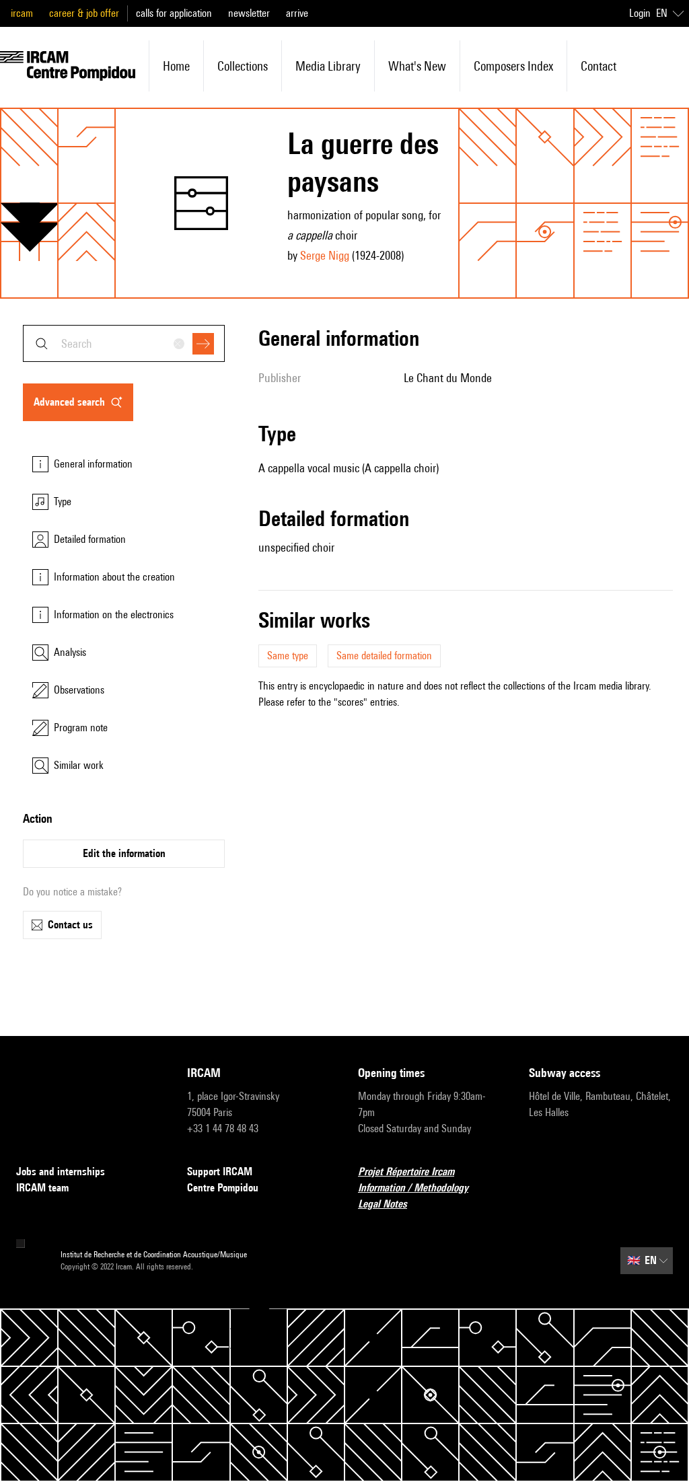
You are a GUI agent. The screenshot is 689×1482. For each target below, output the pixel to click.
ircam (22, 13)
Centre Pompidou (222, 1187)
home (176, 66)
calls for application (174, 13)
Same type (287, 655)
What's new (417, 66)
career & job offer (84, 13)
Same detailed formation (384, 655)
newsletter (249, 13)
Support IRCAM (219, 1171)
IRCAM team (42, 1187)
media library (328, 66)
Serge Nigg (324, 255)
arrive (297, 13)
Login (640, 13)
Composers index (513, 66)
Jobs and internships (60, 1171)
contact (598, 66)
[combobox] (124, 343)
